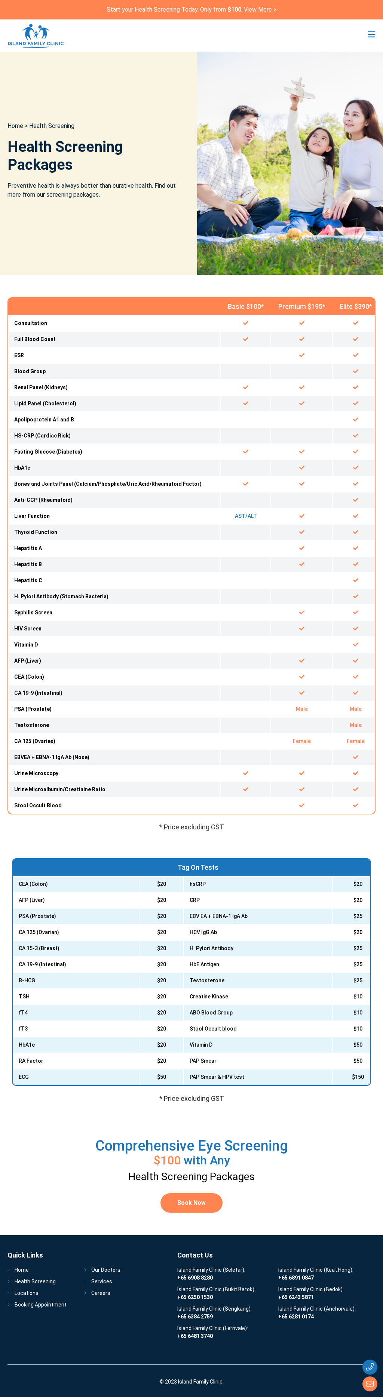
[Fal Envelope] (369, 1383)
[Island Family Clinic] (35, 35)
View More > (260, 9)
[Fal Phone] (369, 1367)
